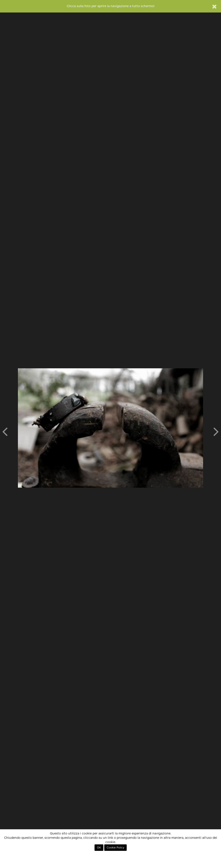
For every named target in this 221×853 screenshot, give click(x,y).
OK (99, 847)
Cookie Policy (115, 847)
